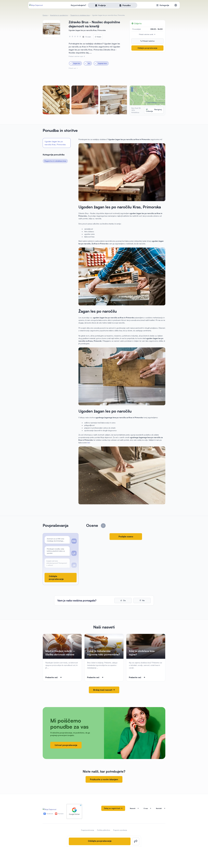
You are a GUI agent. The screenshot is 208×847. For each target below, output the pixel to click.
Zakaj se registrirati (112, 808)
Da (124, 600)
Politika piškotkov (103, 830)
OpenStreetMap (152, 102)
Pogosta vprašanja (120, 830)
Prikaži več (72, 68)
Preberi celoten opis (76, 56)
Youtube (60, 813)
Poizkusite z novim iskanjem (104, 779)
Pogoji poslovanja (87, 830)
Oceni (98, 37)
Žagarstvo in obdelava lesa (55, 161)
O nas (146, 808)
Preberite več (51, 677)
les (89, 443)
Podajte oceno (126, 536)
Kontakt (159, 808)
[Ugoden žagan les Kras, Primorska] (84, 100)
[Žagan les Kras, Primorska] (113, 100)
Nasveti (132, 808)
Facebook (50, 813)
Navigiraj (158, 109)
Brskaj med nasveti (103, 689)
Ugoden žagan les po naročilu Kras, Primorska (55, 143)
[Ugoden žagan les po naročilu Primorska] (56, 100)
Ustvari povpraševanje (66, 745)
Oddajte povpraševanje (147, 48)
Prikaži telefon (148, 41)
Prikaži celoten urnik (146, 34)
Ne (143, 600)
